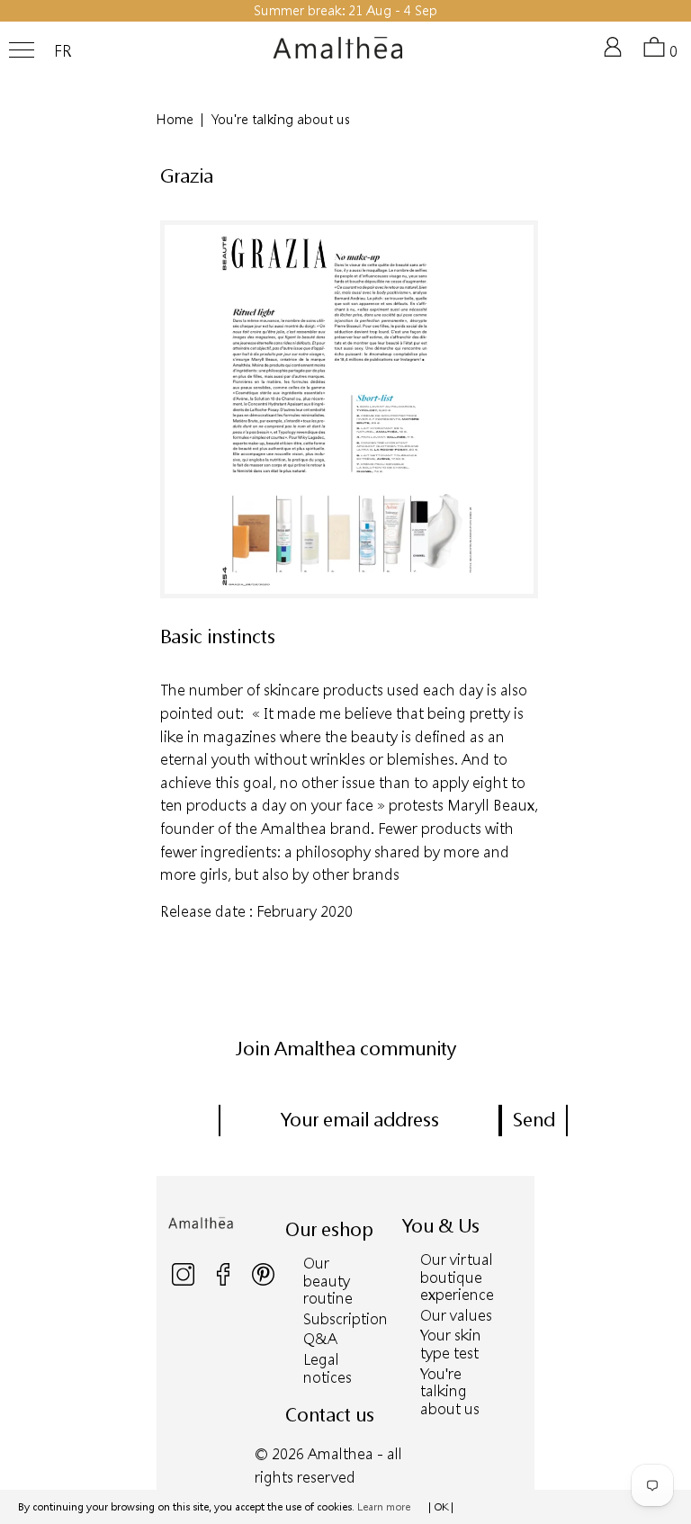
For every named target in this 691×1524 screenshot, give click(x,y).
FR (63, 51)
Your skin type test (450, 1343)
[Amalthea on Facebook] (224, 1281)
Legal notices (327, 1367)
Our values (456, 1314)
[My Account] (616, 54)
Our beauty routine (328, 1280)
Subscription (345, 1318)
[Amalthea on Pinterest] (263, 1281)
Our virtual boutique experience (457, 1277)
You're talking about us (450, 1391)
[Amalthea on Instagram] (184, 1281)
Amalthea (340, 1453)
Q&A (320, 1338)
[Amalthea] (338, 55)
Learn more (383, 1506)
